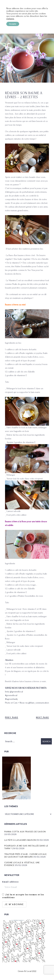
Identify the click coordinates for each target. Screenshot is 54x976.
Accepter (12, 24)
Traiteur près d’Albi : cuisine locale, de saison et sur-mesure (25, 855)
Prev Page (11, 717)
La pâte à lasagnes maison (20, 840)
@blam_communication (38, 702)
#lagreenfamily (11, 699)
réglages (10, 18)
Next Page (42, 717)
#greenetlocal (11, 695)
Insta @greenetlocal (14, 691)
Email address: (10, 881)
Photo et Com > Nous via (16, 702)
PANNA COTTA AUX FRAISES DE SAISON (25, 831)
